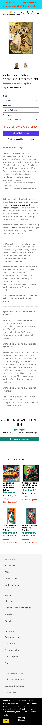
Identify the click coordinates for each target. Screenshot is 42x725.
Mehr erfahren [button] (9, 715)
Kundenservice (12, 692)
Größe (6, 96)
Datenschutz (11, 578)
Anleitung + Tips (13, 637)
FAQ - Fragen (11, 656)
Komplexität (10, 643)
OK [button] (6, 721)
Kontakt (8, 621)
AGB (7, 572)
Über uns (9, 601)
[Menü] (37, 12)
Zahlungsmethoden (14, 679)
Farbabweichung (13, 650)
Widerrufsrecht (12, 585)
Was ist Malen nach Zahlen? (18, 607)
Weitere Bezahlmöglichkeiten (21, 139)
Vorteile (8, 614)
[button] (9, 492)
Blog (7, 663)
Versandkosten (14, 87)
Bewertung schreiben (19, 439)
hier (13, 227)
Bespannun (8, 115)
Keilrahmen (8, 105)
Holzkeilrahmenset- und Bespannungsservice (16, 206)
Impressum (10, 565)
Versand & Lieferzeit (14, 686)
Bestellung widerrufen (21, 719)
